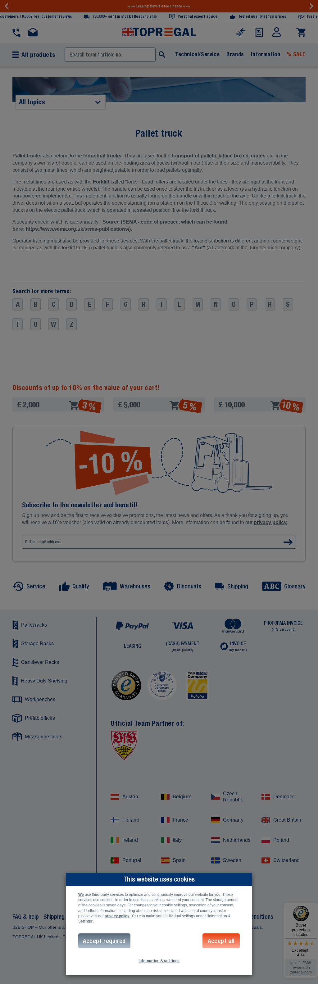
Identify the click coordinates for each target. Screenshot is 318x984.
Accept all (221, 940)
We (81, 894)
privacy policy (117, 916)
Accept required (104, 940)
